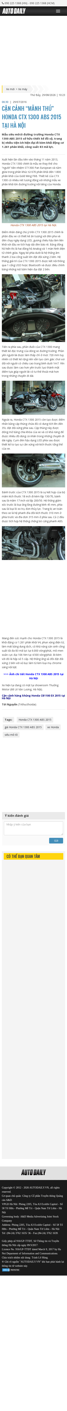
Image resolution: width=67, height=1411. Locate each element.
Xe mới (10, 89)
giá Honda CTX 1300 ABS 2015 (23, 727)
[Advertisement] (33, 50)
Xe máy (22, 89)
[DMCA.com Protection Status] (11, 1269)
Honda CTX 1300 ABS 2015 (35, 719)
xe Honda (53, 727)
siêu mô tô (11, 734)
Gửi (56, 840)
